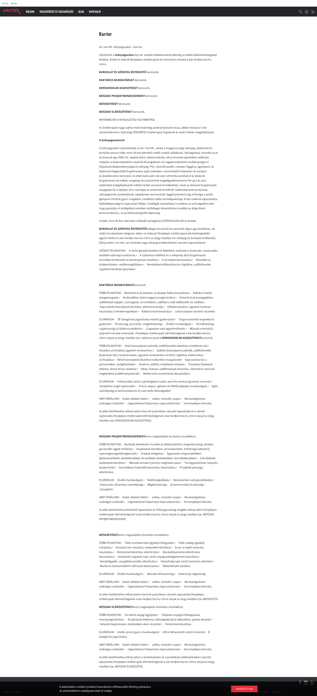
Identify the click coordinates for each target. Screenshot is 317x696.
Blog (81, 12)
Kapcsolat (95, 12)
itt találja (106, 691)
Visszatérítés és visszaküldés (56, 12)
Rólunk (30, 12)
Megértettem (244, 689)
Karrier (14, 3)
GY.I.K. (5, 3)
